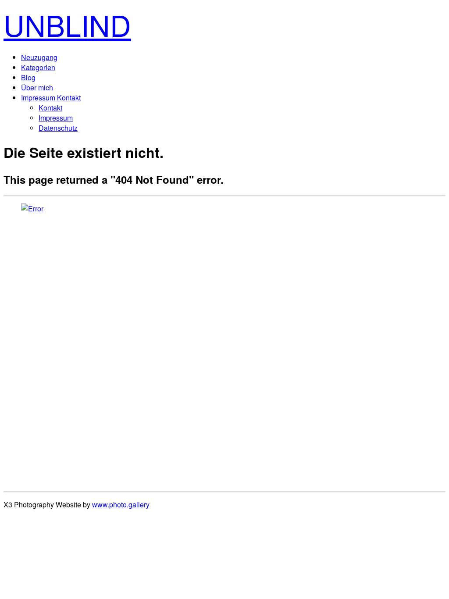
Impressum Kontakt (51, 98)
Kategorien (38, 67)
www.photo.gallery (121, 504)
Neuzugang (39, 57)
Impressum (56, 118)
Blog (28, 77)
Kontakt (50, 108)
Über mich (37, 87)
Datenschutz (58, 128)
